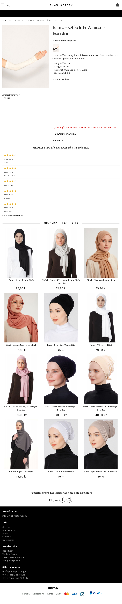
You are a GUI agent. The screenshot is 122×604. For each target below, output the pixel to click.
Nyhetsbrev (8, 540)
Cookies (6, 536)
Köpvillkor (7, 551)
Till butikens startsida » (65, 134)
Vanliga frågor (9, 554)
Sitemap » (57, 140)
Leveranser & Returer (13, 557)
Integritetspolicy (11, 560)
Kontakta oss (9, 530)
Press (5, 533)
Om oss (6, 527)
